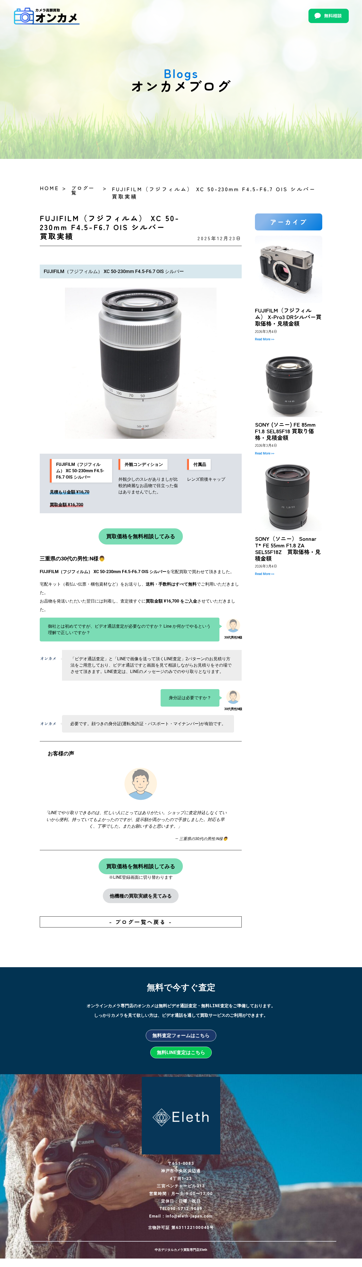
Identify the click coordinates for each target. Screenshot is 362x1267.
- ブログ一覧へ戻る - (140, 922)
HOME (49, 188)
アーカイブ (288, 221)
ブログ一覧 (83, 190)
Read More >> (264, 339)
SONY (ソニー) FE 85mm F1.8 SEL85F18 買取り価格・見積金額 (285, 430)
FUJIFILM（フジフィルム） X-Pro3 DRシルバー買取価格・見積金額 (288, 316)
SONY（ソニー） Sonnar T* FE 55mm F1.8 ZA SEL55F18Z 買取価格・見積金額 (288, 548)
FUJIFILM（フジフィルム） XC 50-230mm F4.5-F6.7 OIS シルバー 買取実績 (217, 192)
